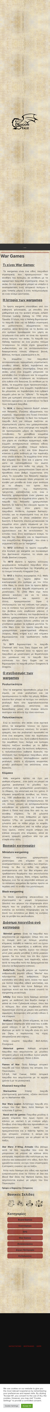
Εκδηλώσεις (25, 1256)
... (25, 247)
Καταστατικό (15, 1346)
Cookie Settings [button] (11, 1406)
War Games (25, 1237)
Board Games (25, 1219)
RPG (25, 1231)
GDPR (39, 1346)
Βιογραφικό (29, 1346)
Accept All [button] (27, 1406)
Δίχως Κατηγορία (25, 1250)
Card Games (25, 1225)
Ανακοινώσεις (25, 1244)
